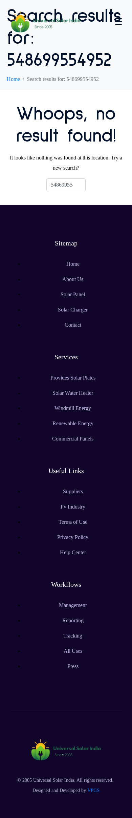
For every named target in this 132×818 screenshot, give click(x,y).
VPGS (93, 790)
